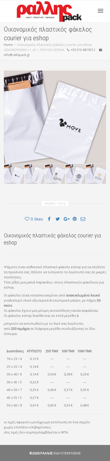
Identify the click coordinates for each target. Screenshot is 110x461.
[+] (14, 174)
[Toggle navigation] (100, 10)
